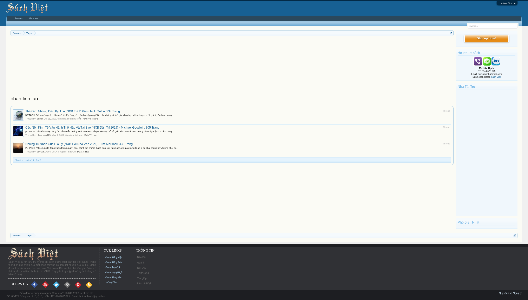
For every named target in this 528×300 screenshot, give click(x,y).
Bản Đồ (141, 257)
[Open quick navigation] (451, 33)
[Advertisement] (134, 67)
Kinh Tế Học (90, 135)
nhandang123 (44, 135)
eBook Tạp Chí (112, 267)
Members (33, 18)
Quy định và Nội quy (510, 293)
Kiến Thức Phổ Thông (87, 118)
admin (40, 118)
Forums (19, 18)
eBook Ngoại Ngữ (114, 272)
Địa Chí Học (83, 151)
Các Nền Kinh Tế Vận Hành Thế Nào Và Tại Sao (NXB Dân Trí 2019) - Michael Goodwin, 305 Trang (92, 127)
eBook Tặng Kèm (113, 277)
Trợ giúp (142, 278)
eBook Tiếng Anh (113, 262)
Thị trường (143, 273)
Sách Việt (496, 77)
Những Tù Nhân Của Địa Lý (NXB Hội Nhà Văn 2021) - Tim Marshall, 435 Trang (79, 144)
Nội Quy (141, 267)
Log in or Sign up (507, 3)
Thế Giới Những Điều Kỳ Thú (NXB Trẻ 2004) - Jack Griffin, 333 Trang (72, 111)
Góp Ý (140, 262)
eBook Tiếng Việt (113, 257)
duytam (40, 151)
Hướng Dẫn (111, 282)
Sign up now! (486, 38)
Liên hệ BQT (144, 283)
